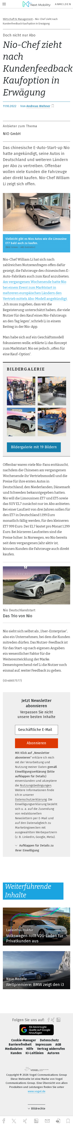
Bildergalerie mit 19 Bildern (34, 447)
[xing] (25, 1121)
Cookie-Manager (24, 1040)
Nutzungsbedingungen (35, 785)
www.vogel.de (36, 1091)
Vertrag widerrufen (51, 1049)
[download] (58, 1121)
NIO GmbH (12, 134)
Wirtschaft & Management (18, 19)
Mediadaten (14, 1049)
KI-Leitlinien (35, 1053)
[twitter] (14, 1121)
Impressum (43, 1044)
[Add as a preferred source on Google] (36, 1029)
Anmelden (63, 4)
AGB (58, 1044)
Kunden (17, 1053)
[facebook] (4, 1121)
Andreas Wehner (38, 106)
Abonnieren (36, 743)
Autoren (53, 1053)
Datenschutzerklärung (31, 799)
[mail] (48, 1121)
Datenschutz (49, 1040)
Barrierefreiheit (20, 1044)
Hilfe (30, 1049)
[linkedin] (37, 1121)
